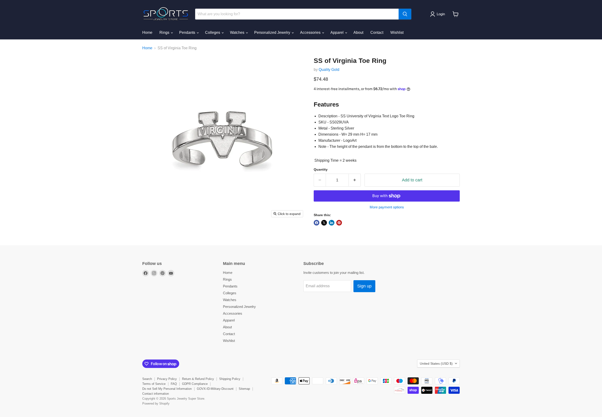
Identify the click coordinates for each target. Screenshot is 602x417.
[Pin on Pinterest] (339, 223)
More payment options (387, 207)
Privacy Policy (167, 379)
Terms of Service (154, 384)
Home (147, 32)
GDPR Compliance (195, 384)
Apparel (337, 32)
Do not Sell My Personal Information (167, 388)
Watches (237, 32)
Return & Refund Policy (198, 379)
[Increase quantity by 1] (355, 180)
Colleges (213, 32)
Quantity (321, 169)
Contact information (155, 393)
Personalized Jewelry (272, 32)
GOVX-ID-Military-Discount (215, 388)
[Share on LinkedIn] (331, 223)
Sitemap (244, 388)
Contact (376, 32)
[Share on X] (324, 223)
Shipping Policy (229, 379)
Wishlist (397, 32)
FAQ (174, 384)
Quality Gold (329, 70)
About (358, 32)
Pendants (187, 32)
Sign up (364, 286)
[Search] (405, 14)
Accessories (310, 32)
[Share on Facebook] (316, 223)
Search (147, 379)
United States (436, 363)
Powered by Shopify (156, 403)
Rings (164, 32)
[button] (438, 14)
